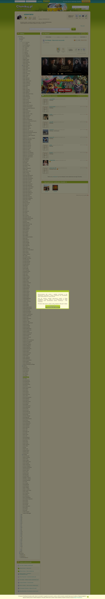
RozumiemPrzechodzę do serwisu (53, 306)
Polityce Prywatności (78, 597)
